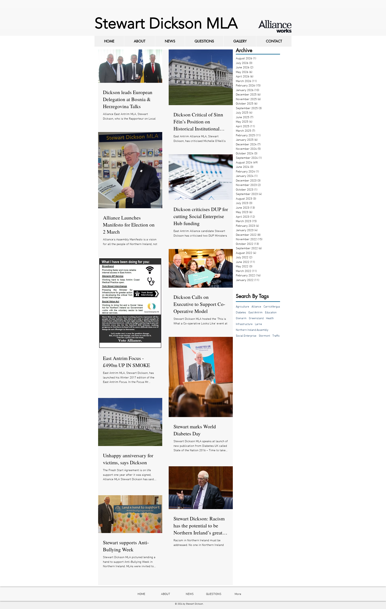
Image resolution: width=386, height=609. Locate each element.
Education (271, 312)
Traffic (276, 336)
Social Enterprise (246, 336)
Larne (258, 324)
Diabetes (241, 312)
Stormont (264, 336)
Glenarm (241, 318)
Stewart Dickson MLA (166, 23)
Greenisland (256, 318)
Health (270, 318)
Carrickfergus (272, 307)
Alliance (256, 307)
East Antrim (255, 312)
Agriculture (242, 307)
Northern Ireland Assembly (252, 330)
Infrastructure (244, 324)
